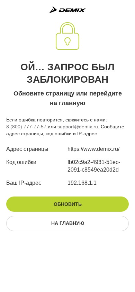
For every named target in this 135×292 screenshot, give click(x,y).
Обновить (68, 204)
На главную (67, 223)
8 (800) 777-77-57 (26, 126)
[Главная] (68, 10)
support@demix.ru (77, 126)
